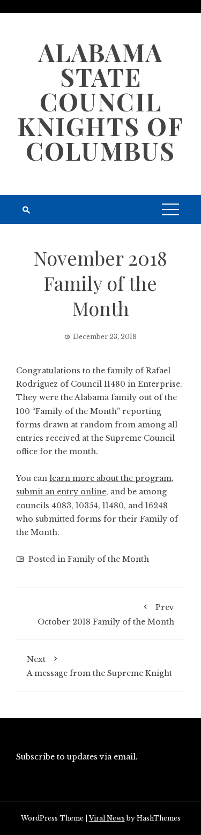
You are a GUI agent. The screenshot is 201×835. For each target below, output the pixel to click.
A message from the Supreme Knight (99, 666)
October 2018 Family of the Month (106, 614)
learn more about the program (110, 478)
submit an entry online (61, 492)
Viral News (107, 818)
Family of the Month (108, 559)
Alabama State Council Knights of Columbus (100, 101)
